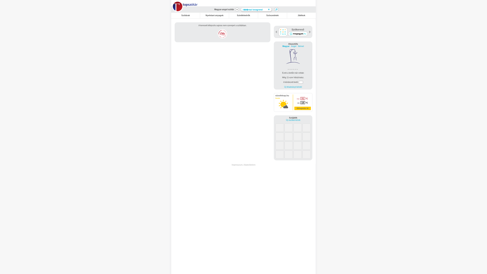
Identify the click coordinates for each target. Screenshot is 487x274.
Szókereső (298, 29)
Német (301, 46)
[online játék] (297, 34)
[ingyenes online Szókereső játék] (283, 32)
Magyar (286, 46)
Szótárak (185, 15)
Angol (293, 46)
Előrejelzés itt (302, 108)
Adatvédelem (249, 165)
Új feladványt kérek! (293, 87)
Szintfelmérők (243, 15)
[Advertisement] (222, 51)
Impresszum (237, 165)
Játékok (301, 15)
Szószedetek (272, 15)
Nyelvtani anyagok (214, 15)
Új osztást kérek (293, 120)
